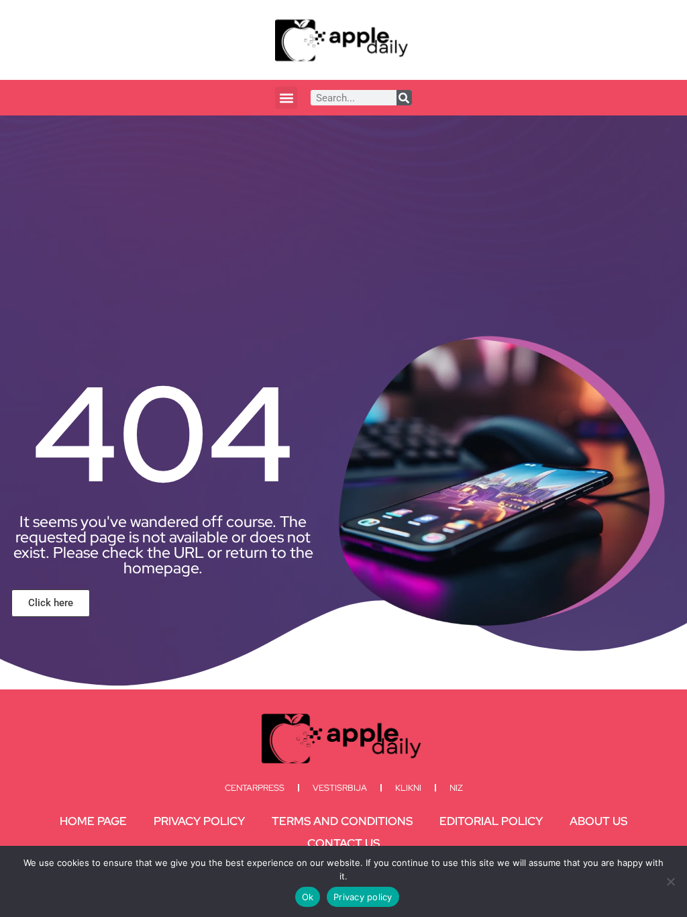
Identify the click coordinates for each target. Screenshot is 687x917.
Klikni (408, 787)
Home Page (93, 821)
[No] (670, 881)
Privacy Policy (199, 821)
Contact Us (343, 843)
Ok (308, 896)
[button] (286, 98)
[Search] (404, 97)
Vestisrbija (340, 787)
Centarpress (254, 787)
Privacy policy (362, 896)
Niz (456, 787)
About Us (598, 821)
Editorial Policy (491, 821)
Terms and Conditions (342, 821)
